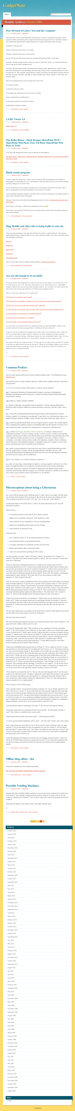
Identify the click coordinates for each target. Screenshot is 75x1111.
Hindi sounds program (18, 172)
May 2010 (11, 991)
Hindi (12, 215)
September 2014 (13, 909)
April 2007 (11, 1067)
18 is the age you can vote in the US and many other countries (25, 305)
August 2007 (12, 1053)
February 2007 (12, 1074)
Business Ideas (15, 812)
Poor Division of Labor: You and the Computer (30, 30)
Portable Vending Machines (22, 785)
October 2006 (12, 1084)
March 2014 (11, 916)
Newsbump (9, 253)
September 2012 (13, 937)
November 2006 (13, 1080)
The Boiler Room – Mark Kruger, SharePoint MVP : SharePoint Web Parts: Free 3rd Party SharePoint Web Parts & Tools (34, 142)
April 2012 (11, 947)
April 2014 (11, 913)
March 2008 (11, 1032)
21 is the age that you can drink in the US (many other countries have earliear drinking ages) (34, 309)
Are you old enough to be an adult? (24, 275)
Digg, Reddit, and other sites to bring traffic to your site (34, 226)
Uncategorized (15, 129)
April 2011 (11, 978)
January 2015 (12, 899)
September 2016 (13, 875)
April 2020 (11, 855)
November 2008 (13, 1009)
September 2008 (13, 1012)
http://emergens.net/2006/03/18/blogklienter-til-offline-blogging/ (25, 771)
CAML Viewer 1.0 (15, 119)
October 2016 (12, 872)
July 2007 (11, 1056)
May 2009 (11, 1002)
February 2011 (12, 985)
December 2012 (12, 930)
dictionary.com (10, 377)
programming (14, 108)
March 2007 (11, 1070)
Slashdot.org (10, 249)
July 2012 (11, 940)
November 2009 (13, 998)
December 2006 (12, 1077)
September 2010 (13, 988)
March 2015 (11, 896)
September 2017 (13, 858)
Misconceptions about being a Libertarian (31, 487)
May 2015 (11, 889)
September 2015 (13, 882)
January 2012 (12, 954)
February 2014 (12, 920)
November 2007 (13, 1046)
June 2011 (11, 974)
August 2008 (12, 1015)
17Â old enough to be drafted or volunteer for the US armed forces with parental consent (33, 301)
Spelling (13, 476)
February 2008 (12, 1036)
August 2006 (12, 1091)
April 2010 (11, 995)
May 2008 (11, 1026)
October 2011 (12, 961)
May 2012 (11, 944)
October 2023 (12, 831)
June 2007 (11, 1060)
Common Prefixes (16, 367)
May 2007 (11, 1063)
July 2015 (11, 885)
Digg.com (9, 241)
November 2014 (13, 906)
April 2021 (11, 837)
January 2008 (12, 1039)
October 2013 (12, 926)
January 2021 (12, 844)
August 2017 (12, 861)
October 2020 (12, 851)
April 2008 (11, 1029)
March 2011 (11, 981)
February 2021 (12, 841)
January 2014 (12, 923)
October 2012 (12, 933)
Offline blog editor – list (20, 759)
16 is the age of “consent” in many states (18, 297)
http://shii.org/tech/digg (48, 262)
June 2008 (11, 1022)
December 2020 (12, 848)
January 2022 (12, 834)
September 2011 (13, 964)
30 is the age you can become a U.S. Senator (19, 317)
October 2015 (12, 878)
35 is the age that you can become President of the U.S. (23, 322)
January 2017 (12, 868)
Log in (10, 1100)
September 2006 (13, 1087)
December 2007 (12, 1043)
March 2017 (11, 865)
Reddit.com (9, 245)
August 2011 (12, 967)
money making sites (16, 265)
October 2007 (12, 1050)
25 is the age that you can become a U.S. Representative (23, 313)
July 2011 (11, 971)
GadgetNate (14, 5)
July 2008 (11, 1019)
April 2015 (11, 892)
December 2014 (12, 902)
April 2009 (11, 1005)
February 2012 (12, 950)
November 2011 (13, 957)
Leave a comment (23, 108)
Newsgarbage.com (12, 258)
